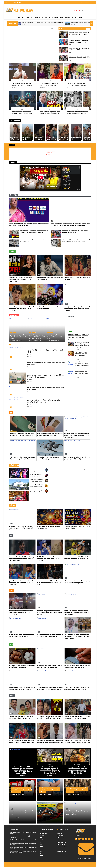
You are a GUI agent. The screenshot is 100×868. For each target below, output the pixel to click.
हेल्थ (11, 662)
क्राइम (32, 17)
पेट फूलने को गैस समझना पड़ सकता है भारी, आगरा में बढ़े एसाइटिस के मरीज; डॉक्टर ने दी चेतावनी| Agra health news (77, 790)
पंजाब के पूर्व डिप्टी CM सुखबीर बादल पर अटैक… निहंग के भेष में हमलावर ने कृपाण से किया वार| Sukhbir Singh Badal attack (22, 85)
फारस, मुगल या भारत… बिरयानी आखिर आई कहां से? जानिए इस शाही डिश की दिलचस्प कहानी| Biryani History (77, 770)
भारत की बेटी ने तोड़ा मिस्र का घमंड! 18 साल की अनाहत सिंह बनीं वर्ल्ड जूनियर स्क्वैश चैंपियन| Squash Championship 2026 (50, 582)
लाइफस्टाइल (54, 17)
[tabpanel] (33, 44)
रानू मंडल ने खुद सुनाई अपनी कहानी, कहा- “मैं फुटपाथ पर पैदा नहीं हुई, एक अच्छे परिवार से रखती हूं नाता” (37, 336)
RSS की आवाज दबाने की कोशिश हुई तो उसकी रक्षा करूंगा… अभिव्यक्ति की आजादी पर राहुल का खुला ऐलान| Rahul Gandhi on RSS (49, 85)
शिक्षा (42, 17)
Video (80, 17)
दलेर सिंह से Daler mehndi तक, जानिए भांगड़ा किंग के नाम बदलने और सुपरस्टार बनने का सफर (36, 476)
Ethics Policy (60, 837)
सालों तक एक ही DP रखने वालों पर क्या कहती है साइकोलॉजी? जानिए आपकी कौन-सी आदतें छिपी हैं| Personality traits (49, 790)
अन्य (61, 17)
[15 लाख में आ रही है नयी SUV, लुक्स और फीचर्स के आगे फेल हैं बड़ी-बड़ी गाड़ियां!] (17, 353)
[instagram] (76, 10)
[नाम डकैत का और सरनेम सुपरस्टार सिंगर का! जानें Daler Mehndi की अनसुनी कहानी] (50, 294)
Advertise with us (85, 2)
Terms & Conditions (62, 846)
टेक (11, 430)
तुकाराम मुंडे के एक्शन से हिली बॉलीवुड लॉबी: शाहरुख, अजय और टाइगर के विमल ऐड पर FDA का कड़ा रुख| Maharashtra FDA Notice (77, 308)
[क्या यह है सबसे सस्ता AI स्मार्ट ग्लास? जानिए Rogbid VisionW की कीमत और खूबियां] (50, 448)
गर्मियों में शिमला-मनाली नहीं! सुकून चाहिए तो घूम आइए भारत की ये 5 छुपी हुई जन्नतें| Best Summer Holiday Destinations (76, 812)
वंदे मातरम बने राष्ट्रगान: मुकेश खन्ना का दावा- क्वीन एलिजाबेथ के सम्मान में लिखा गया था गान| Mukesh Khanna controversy (21, 308)
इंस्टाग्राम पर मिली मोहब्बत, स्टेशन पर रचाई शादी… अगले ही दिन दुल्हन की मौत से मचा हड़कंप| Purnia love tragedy (79, 34)
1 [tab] (50, 28)
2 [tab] (52, 28)
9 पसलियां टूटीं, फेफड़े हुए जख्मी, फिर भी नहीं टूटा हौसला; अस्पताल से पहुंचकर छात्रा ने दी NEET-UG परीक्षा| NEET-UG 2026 (49, 612)
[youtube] (80, 10)
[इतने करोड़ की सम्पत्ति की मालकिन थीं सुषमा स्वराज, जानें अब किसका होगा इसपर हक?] (18, 330)
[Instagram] (86, 839)
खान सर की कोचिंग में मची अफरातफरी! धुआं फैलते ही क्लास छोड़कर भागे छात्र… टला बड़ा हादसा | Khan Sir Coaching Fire (21, 612)
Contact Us (60, 849)
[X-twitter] (79, 839)
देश (19, 17)
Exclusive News (43, 833)
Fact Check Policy (61, 842)
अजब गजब (22, 764)
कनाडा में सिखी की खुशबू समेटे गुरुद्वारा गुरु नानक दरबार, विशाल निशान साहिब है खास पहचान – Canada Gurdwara (18, 486)
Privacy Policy (60, 835)
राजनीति (27, 17)
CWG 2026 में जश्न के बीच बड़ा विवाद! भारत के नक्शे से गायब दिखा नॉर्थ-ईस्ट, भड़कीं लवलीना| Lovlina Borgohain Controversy (50, 558)
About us (78, 2)
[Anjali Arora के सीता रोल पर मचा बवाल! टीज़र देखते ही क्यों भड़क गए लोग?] (77, 265)
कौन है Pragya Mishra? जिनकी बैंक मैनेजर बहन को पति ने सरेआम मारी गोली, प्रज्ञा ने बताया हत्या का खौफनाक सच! (27, 58)
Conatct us (91, 2)
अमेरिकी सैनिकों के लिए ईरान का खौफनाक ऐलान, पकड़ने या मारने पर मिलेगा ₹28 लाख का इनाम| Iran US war (22, 113)
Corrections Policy (61, 840)
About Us (59, 833)
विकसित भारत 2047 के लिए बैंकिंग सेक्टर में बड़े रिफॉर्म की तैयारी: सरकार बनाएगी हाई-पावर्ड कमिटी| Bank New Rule (25, 22)
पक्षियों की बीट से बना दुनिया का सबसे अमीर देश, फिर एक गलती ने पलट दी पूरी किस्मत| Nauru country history (22, 770)
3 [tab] (54, 28)
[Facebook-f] (76, 839)
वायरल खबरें (67, 17)
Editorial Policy (61, 844)
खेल (46, 17)
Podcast (74, 17)
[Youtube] (82, 839)
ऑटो (11, 357)
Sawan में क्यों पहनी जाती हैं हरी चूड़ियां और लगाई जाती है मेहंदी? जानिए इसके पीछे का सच (37, 491)
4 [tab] (56, 28)
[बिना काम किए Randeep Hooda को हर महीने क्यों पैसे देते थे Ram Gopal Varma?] (50, 265)
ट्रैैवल (12, 808)
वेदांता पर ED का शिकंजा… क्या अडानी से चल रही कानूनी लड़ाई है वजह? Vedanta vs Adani (81, 373)
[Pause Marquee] (91, 23)
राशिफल (11, 523)
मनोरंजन (36, 17)
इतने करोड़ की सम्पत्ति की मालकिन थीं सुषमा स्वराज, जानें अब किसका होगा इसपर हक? (18, 336)
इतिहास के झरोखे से (77, 764)
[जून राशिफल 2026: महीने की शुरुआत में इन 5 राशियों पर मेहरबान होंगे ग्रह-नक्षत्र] (50, 517)
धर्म (49, 17)
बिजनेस (15, 332)
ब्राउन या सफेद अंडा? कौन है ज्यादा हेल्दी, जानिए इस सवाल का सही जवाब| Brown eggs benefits (22, 790)
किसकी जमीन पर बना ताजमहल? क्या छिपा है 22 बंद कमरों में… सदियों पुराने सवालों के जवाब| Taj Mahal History (50, 770)
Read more (29, 356)
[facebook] (74, 10)
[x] (78, 10)
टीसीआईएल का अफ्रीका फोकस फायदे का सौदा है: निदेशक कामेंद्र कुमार (54, 336)
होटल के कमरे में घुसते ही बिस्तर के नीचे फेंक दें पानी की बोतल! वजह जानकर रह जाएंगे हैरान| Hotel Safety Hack (22, 812)
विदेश (23, 17)
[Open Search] (82, 10)
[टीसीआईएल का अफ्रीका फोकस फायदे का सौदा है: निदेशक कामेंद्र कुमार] (55, 330)
